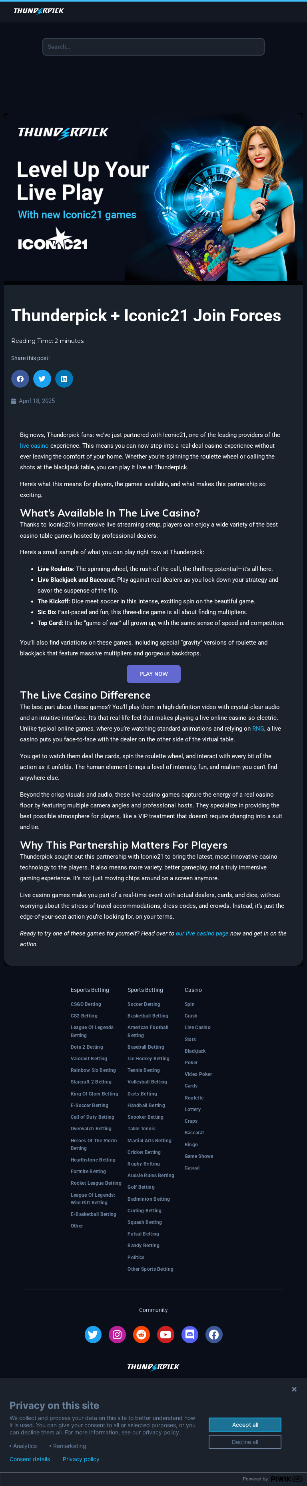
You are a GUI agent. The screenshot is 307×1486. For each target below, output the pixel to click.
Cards (191, 1086)
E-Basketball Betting (94, 1214)
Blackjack (195, 1051)
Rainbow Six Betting (93, 1070)
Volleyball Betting (147, 1082)
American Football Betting (148, 1031)
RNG (258, 728)
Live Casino (198, 1027)
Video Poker (198, 1074)
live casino (34, 445)
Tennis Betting (144, 1070)
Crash (191, 1016)
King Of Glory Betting (94, 1094)
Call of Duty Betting (93, 1117)
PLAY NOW (154, 674)
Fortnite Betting (88, 1171)
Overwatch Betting (91, 1129)
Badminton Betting (149, 1199)
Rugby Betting (144, 1164)
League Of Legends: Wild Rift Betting (93, 1199)
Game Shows (199, 1156)
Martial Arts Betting (149, 1141)
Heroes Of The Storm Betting (94, 1144)
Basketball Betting (148, 1016)
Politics (136, 1257)
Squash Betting (145, 1222)
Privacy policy (81, 1459)
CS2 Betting (84, 1016)
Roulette (194, 1098)
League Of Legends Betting (92, 1031)
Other (77, 1226)
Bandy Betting (143, 1245)
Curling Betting (145, 1211)
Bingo (191, 1145)
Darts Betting (142, 1094)
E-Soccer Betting (90, 1105)
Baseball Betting (146, 1047)
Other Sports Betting (150, 1269)
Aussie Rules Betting (151, 1175)
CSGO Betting (86, 1004)
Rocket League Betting (96, 1183)
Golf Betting (141, 1187)
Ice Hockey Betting (148, 1058)
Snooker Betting (146, 1117)
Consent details (30, 1459)
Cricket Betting (144, 1152)
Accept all (245, 1424)
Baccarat (194, 1133)
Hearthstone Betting (93, 1160)
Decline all (245, 1441)
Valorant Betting (89, 1058)
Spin (190, 1004)
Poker (191, 1062)
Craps (191, 1121)
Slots (190, 1039)
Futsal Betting (143, 1234)
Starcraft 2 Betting (91, 1082)
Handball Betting (146, 1105)
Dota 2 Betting (87, 1047)
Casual (192, 1168)
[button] (20, 379)
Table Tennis (141, 1129)
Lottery (193, 1109)
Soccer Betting (144, 1004)
